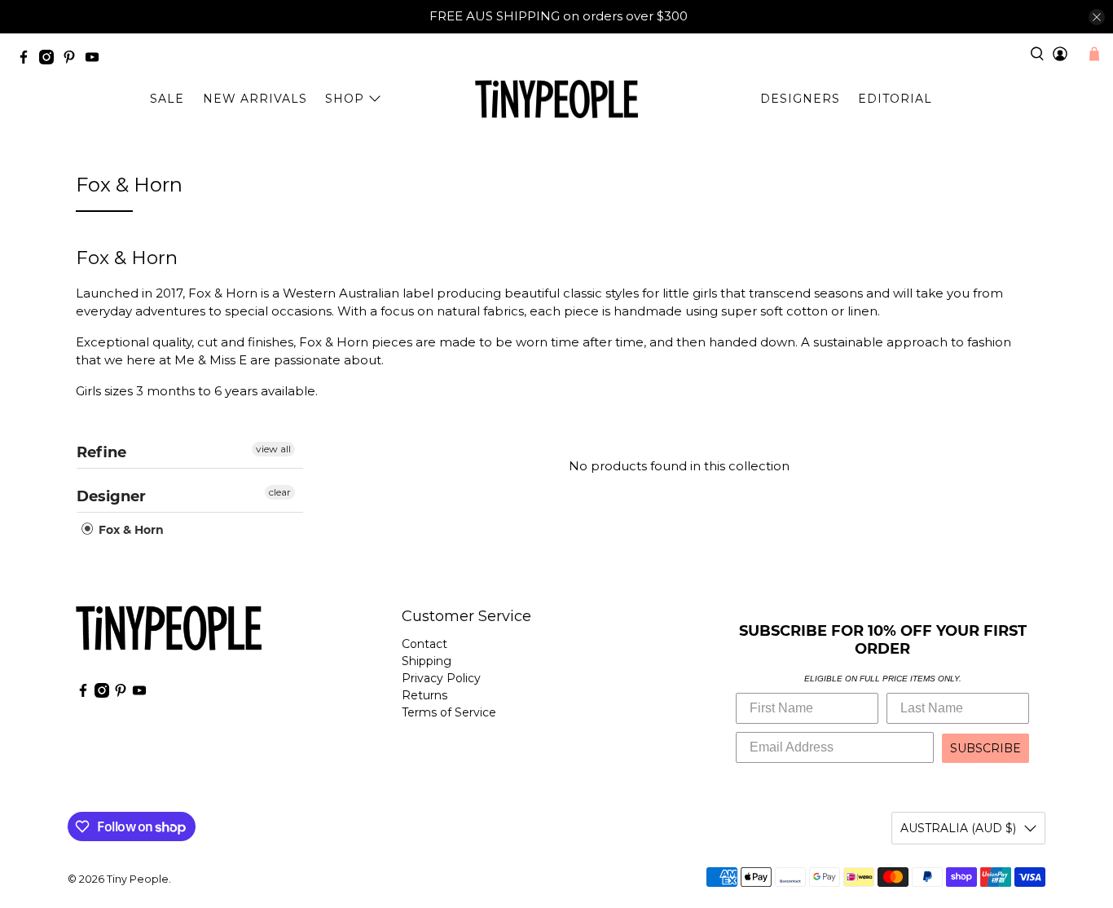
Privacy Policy (441, 678)
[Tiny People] (556, 99)
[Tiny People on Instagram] (50, 60)
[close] (1097, 17)
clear (280, 492)
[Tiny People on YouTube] (96, 60)
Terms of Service (449, 712)
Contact (424, 644)
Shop (344, 98)
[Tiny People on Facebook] (27, 60)
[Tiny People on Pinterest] (73, 60)
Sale (167, 98)
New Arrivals (255, 98)
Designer (111, 496)
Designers (800, 98)
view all (273, 449)
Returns (424, 695)
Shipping (426, 661)
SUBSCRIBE (985, 748)
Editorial (895, 98)
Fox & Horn (129, 529)
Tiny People (138, 879)
